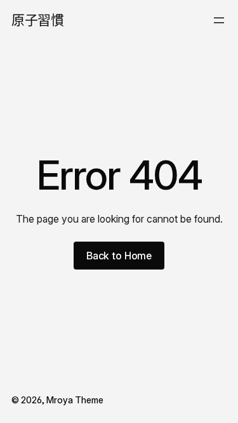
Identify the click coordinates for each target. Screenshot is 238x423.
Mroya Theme (74, 399)
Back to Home (119, 255)
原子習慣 (37, 20)
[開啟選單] (219, 20)
